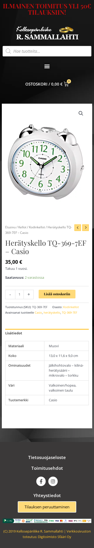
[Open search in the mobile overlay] (47, 51)
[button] (47, 66)
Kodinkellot (37, 227)
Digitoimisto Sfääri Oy (54, 536)
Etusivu (10, 227)
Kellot (22, 227)
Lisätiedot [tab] (13, 333)
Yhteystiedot (47, 495)
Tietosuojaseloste (47, 457)
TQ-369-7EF (69, 312)
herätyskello (52, 312)
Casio (38, 312)
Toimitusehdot (47, 468)
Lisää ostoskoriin (57, 294)
